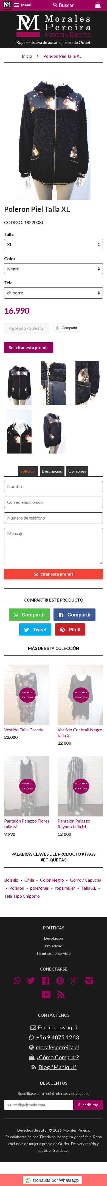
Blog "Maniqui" (57, 1067)
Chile (29, 879)
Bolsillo (11, 879)
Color (10, 258)
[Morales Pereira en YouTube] (46, 996)
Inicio (27, 56)
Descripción (52, 471)
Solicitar (28, 471)
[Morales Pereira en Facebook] (45, 982)
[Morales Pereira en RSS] (61, 996)
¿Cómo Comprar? (57, 1057)
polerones (39, 887)
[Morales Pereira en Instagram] (89, 982)
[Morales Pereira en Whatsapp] (17, 982)
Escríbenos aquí (57, 1027)
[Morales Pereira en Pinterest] (60, 982)
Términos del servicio (53, 953)
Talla (9, 234)
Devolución (53, 938)
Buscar (66, 5)
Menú (25, 4)
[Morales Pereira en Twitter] (31, 982)
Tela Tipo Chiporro (22, 895)
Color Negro (52, 879)
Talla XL (88, 887)
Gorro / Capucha (85, 879)
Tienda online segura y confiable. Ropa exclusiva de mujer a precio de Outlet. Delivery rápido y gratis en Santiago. (55, 1144)
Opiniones (77, 471)
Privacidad (53, 946)
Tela (8, 282)
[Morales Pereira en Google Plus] (75, 982)
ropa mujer (65, 887)
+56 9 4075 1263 (57, 1037)
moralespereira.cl (57, 1047)
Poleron (16, 887)
